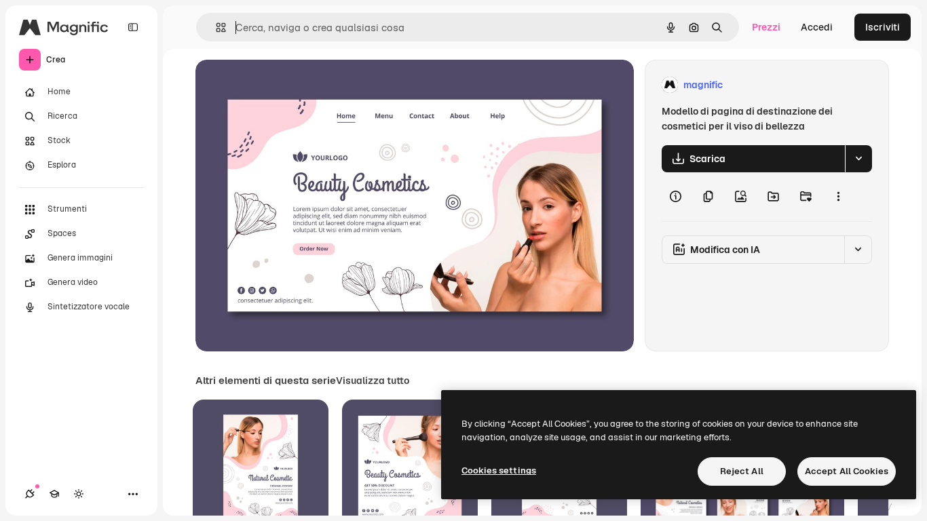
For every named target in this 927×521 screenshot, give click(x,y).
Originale (285, 85)
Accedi (817, 27)
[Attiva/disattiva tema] (79, 494)
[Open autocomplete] (215, 27)
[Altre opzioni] (838, 196)
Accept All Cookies (846, 471)
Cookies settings (498, 470)
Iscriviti (882, 27)
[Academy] (54, 494)
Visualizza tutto (372, 380)
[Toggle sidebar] (133, 27)
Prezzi (766, 27)
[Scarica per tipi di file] (858, 158)
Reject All (741, 471)
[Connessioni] (30, 494)
